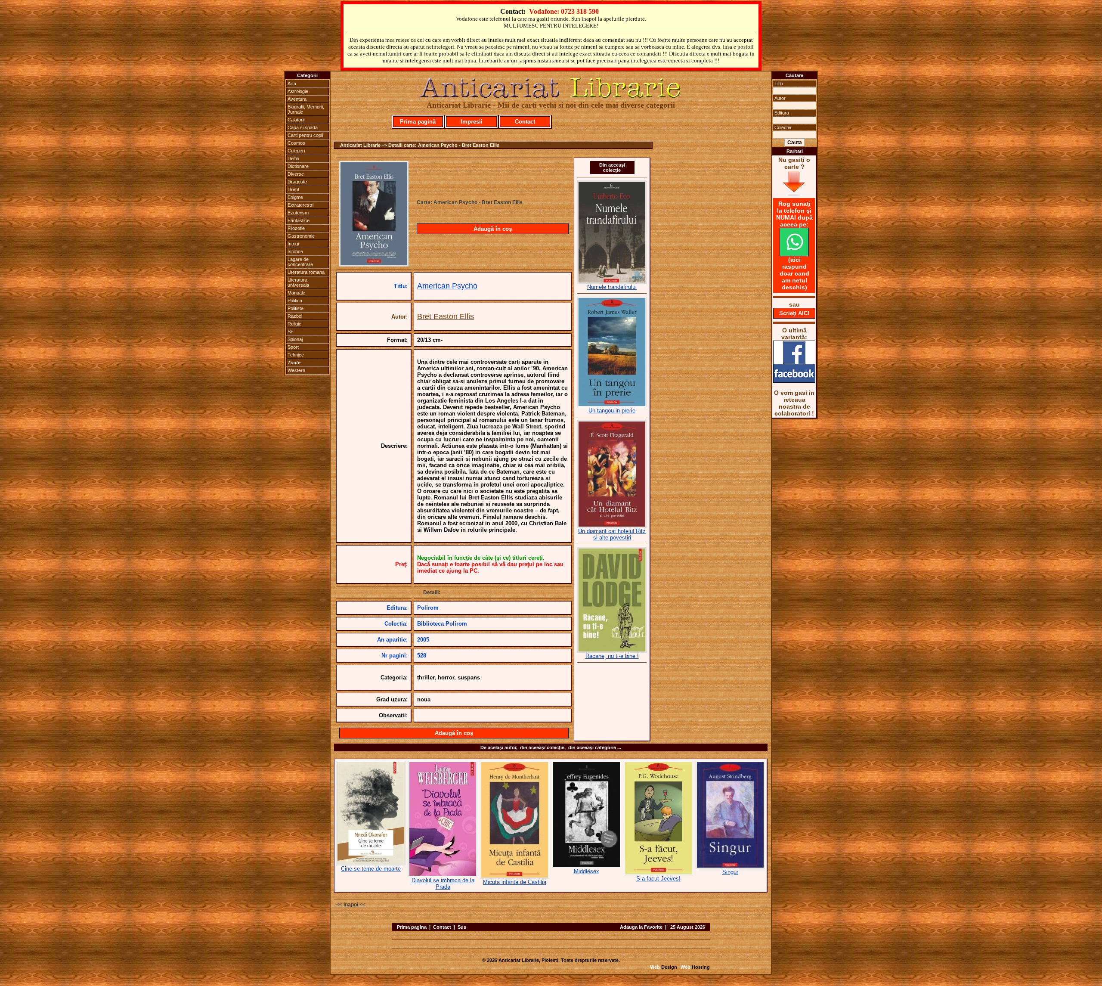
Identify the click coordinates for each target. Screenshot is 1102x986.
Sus (462, 927)
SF (291, 331)
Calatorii (296, 119)
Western (296, 370)
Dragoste (297, 181)
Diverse (296, 174)
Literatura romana (306, 272)
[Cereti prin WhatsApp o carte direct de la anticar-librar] (794, 254)
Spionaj (295, 339)
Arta (292, 83)
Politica (295, 300)
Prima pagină (418, 121)
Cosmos (296, 143)
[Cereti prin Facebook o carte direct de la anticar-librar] (794, 380)
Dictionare (298, 166)
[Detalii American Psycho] (374, 264)
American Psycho (447, 286)
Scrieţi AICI (794, 313)
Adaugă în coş (493, 229)
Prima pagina (412, 927)
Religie (294, 323)
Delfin (293, 158)
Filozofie (296, 228)
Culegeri (296, 150)
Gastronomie (301, 236)
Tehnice (296, 354)
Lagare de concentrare (300, 262)
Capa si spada (303, 127)
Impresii (472, 121)
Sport (293, 347)
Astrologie (298, 91)
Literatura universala (298, 282)
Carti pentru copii (305, 135)
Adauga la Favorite (641, 927)
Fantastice (299, 220)
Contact (525, 121)
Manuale (296, 292)
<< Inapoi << (350, 905)
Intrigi (293, 243)
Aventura (297, 99)
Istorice (295, 251)
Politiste (295, 308)
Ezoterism (298, 212)
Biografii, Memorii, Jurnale (306, 109)
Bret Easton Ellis (445, 316)
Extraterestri (300, 205)
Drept (293, 189)
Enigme (295, 197)
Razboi (295, 316)
